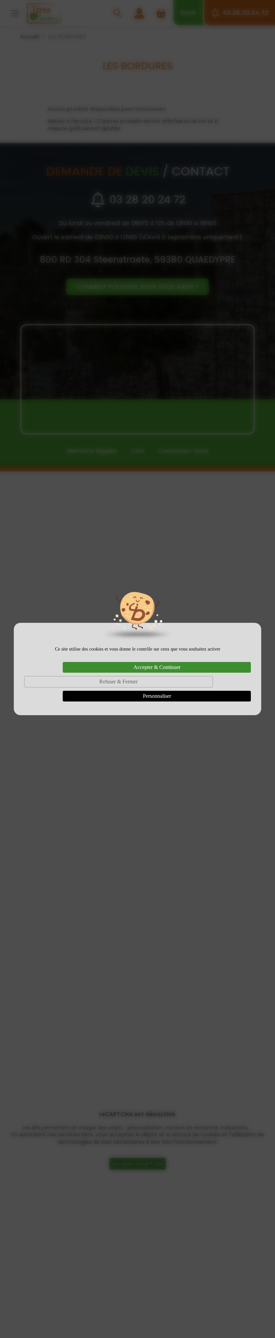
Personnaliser (157, 696)
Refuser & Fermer (118, 681)
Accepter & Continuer (156, 667)
